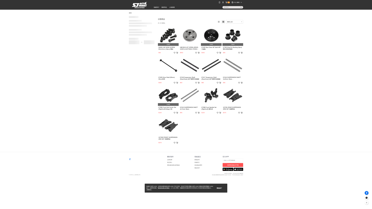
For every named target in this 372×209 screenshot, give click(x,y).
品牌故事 (169, 159)
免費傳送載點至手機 (233, 165)
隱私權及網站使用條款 (173, 165)
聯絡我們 (197, 168)
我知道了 (219, 188)
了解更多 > (149, 189)
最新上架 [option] (230, 22)
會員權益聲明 (198, 165)
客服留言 (197, 162)
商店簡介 (169, 162)
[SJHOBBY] (139, 5)
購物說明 (197, 159)
